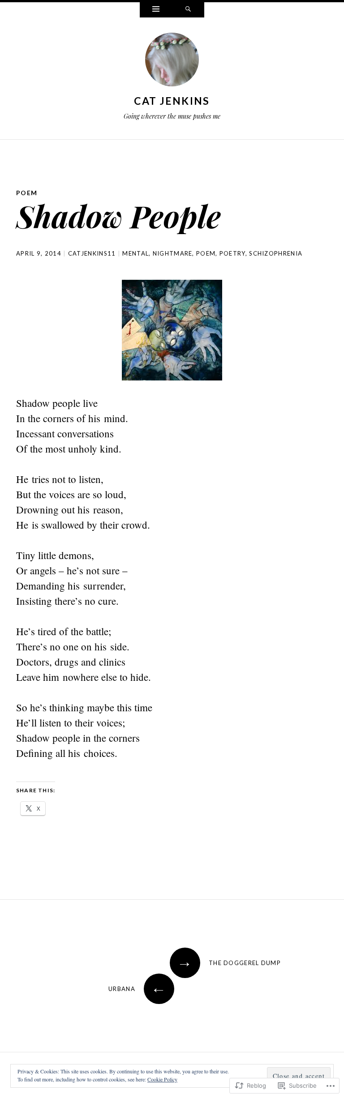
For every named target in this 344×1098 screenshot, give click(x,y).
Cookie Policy (162, 1079)
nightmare (173, 253)
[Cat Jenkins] (172, 61)
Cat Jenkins (172, 100)
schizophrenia (275, 253)
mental (135, 253)
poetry (232, 253)
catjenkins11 (92, 253)
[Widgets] (156, 9)
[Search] (188, 9)
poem (27, 193)
